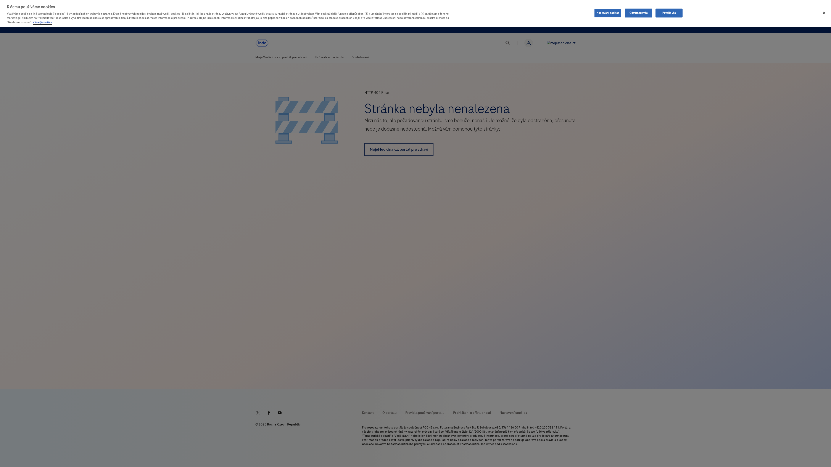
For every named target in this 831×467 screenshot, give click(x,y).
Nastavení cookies (608, 13)
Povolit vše (669, 13)
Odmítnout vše (639, 13)
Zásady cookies (42, 22)
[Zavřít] (824, 13)
